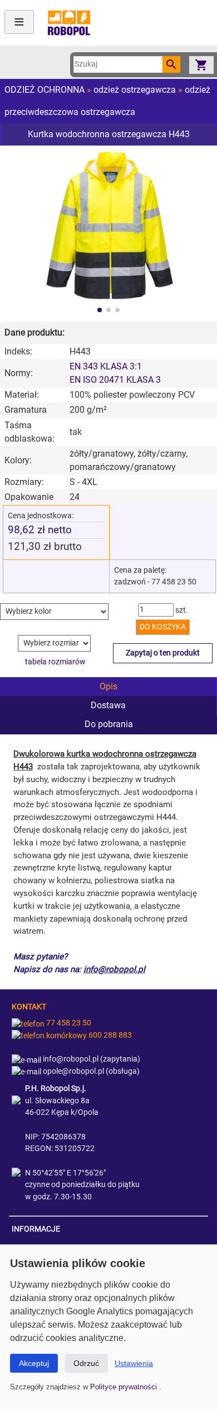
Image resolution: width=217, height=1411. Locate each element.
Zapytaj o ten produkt (163, 653)
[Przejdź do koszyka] (201, 64)
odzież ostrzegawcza (134, 89)
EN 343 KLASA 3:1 (106, 366)
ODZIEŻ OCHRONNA (44, 89)
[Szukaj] (171, 64)
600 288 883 (109, 1035)
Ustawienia (134, 1363)
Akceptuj (34, 1363)
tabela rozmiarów (55, 661)
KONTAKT (29, 1007)
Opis (108, 686)
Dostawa (108, 705)
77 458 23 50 (68, 1023)
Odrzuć (86, 1363)
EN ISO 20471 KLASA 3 (115, 379)
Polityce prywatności (124, 1387)
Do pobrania (109, 724)
